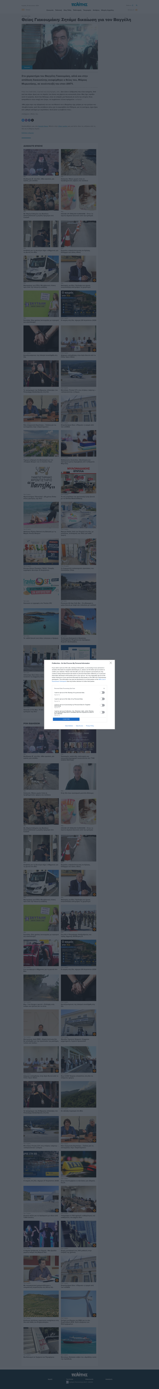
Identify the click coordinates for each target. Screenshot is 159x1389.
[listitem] (79, 688)
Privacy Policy (90, 726)
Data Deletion (69, 726)
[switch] (102, 692)
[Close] (111, 663)
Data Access (79, 726)
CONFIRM (66, 719)
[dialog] (79, 694)
